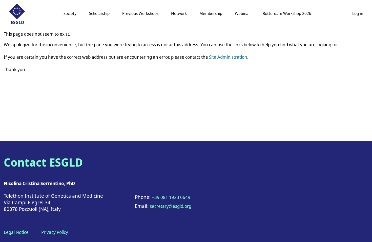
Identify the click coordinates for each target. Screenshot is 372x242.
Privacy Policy (54, 232)
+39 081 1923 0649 (171, 197)
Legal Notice (16, 232)
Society (70, 13)
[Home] (17, 13)
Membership (210, 13)
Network (179, 13)
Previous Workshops (140, 13)
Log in (357, 13)
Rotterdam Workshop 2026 (287, 13)
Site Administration (228, 57)
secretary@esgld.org (170, 206)
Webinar (242, 13)
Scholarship (99, 13)
